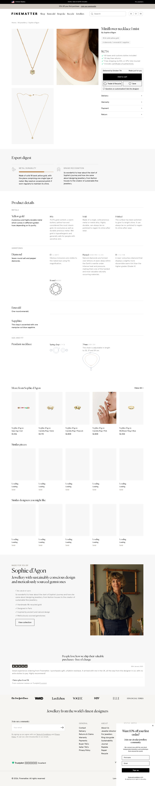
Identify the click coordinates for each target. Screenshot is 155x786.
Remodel (51, 14)
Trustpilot (43, 683)
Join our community (88, 6)
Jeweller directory (109, 731)
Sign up (136, 770)
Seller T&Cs (84, 747)
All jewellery (22, 23)
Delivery (82, 731)
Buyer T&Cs (84, 744)
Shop (42, 14)
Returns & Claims (86, 734)
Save (134, 84)
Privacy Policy (84, 750)
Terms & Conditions (43, 734)
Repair (104, 750)
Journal (104, 744)
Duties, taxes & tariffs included (77, 2)
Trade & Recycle (114, 84)
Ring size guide (107, 737)
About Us (105, 728)
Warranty (83, 737)
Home (14, 23)
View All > (138, 388)
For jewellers (139, 2)
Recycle (70, 14)
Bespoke (61, 14)
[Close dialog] (153, 725)
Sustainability (107, 741)
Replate (104, 747)
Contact (82, 728)
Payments (83, 741)
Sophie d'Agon (34, 23)
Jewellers (80, 14)
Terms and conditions (134, 777)
